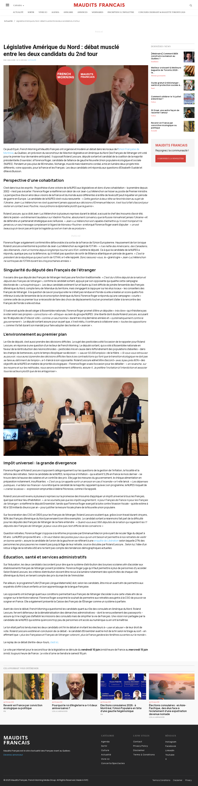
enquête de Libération (106, 540)
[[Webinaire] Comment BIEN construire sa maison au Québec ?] (189, 57)
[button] (191, 5)
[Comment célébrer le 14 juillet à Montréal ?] (189, 98)
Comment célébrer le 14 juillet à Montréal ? (166, 97)
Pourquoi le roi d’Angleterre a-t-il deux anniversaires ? (74, 707)
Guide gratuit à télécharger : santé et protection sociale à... (166, 84)
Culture (153, 102)
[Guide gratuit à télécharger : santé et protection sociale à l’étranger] (189, 85)
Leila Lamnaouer (59, 711)
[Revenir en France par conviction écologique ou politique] (189, 126)
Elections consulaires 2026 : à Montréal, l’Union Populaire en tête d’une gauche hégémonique (121, 708)
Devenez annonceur (13, 754)
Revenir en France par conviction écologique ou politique (164, 125)
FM (4, 711)
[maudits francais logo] (99, 5)
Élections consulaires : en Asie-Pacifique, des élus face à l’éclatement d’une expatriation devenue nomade (168, 710)
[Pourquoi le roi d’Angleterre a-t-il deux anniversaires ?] (75, 686)
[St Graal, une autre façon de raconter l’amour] (189, 112)
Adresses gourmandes (158, 75)
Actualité (8, 21)
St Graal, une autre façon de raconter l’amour (165, 111)
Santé (153, 88)
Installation (154, 61)
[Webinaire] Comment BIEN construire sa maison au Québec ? (164, 56)
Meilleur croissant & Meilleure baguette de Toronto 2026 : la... (166, 70)
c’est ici (54, 642)
